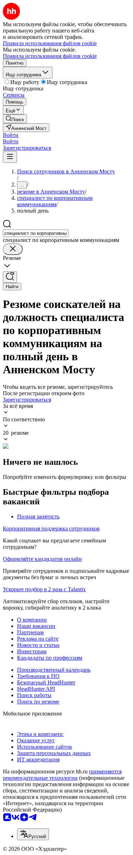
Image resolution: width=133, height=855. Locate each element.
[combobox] (35, 233)
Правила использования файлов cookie (50, 56)
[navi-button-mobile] (10, 157)
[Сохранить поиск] (10, 277)
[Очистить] (13, 249)
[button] (10, 135)
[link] (15, 118)
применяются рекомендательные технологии (62, 774)
